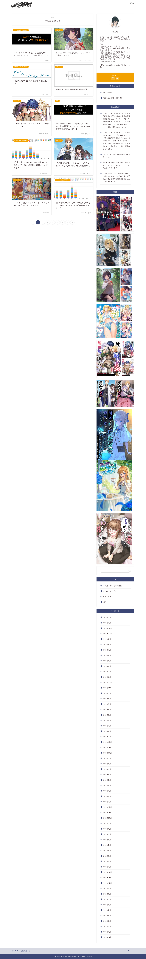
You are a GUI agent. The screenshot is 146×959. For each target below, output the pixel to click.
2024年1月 (107, 736)
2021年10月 (107, 883)
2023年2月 (107, 796)
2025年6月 (107, 655)
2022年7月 (107, 834)
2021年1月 (107, 932)
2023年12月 (107, 742)
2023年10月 (107, 753)
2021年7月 (107, 899)
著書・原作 (107, 596)
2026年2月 (107, 623)
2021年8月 (107, 894)
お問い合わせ (107, 92)
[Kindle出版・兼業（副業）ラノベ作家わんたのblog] (21, 8)
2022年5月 (107, 845)
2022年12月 (107, 807)
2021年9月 (107, 888)
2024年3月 (107, 726)
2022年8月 (107, 829)
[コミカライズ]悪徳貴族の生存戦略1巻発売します (116, 156)
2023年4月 (107, 785)
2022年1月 (107, 867)
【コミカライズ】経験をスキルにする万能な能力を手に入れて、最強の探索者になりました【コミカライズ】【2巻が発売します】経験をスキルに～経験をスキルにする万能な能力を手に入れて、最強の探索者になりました (116, 120)
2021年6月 (107, 905)
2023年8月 (107, 764)
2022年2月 (107, 861)
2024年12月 (107, 682)
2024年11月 (107, 688)
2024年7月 (107, 704)
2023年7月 (107, 769)
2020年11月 (107, 937)
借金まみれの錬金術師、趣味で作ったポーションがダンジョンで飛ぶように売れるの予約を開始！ (116, 165)
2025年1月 (107, 677)
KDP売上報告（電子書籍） (113, 586)
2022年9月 (107, 823)
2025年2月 (107, 671)
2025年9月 (107, 639)
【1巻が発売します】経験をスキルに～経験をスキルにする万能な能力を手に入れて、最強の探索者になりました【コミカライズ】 (116, 177)
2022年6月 (107, 840)
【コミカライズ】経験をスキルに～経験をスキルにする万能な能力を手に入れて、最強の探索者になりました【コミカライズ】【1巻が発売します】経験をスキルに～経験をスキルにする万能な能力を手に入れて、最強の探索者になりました (116, 141)
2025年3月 (107, 666)
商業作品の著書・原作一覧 (112, 98)
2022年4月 (107, 850)
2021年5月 (107, 910)
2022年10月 (107, 818)
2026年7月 (107, 617)
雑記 (104, 602)
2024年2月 (107, 731)
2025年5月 (107, 661)
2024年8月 (107, 699)
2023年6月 (107, 775)
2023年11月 (107, 747)
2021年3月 (107, 921)
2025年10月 (107, 634)
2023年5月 (107, 780)
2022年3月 (107, 856)
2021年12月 (107, 872)
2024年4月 (107, 720)
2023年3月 (107, 791)
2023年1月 (107, 802)
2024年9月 (107, 693)
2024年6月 (107, 709)
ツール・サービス (109, 591)
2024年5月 (107, 715)
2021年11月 (107, 878)
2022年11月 (107, 812)
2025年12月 (107, 628)
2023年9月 (107, 758)
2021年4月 (107, 915)
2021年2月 (107, 926)
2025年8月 (107, 644)
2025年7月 (107, 650)
